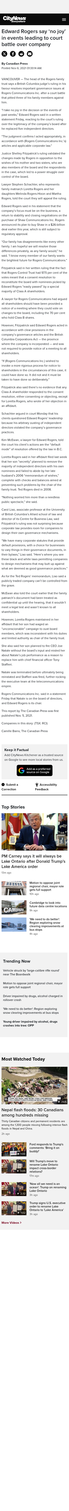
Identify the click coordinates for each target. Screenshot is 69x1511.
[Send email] (30, 54)
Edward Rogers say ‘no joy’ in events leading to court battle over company (34, 38)
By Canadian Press (15, 64)
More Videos (10, 1223)
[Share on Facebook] (13, 54)
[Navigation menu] (64, 19)
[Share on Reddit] (21, 54)
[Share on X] (4, 54)
